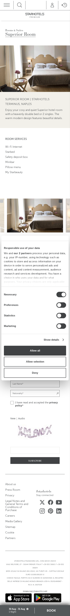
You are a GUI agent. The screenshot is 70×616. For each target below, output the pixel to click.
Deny (35, 372)
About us (10, 484)
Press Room (12, 489)
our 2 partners (23, 253)
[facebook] (51, 503)
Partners (10, 538)
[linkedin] (59, 511)
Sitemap (10, 526)
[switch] (61, 305)
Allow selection (35, 361)
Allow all (35, 350)
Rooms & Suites (14, 30)
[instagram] (42, 511)
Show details (51, 339)
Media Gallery (13, 521)
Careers (10, 515)
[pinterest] (51, 511)
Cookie (9, 532)
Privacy (9, 495)
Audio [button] (21, 418)
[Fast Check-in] (64, 5)
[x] (42, 503)
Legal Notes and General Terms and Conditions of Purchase (16, 506)
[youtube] (59, 503)
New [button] (12, 418)
